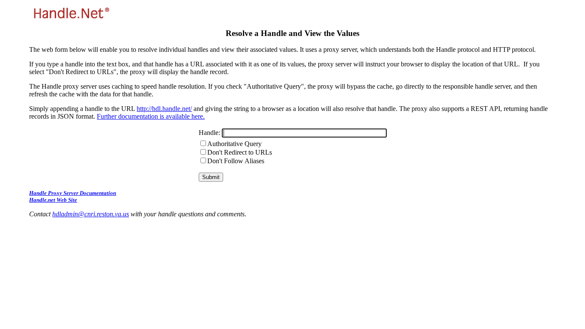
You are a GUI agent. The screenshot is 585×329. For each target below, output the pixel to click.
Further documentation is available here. (151, 116)
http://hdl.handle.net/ (164, 108)
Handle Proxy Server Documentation (72, 193)
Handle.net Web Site (53, 200)
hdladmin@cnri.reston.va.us (90, 214)
